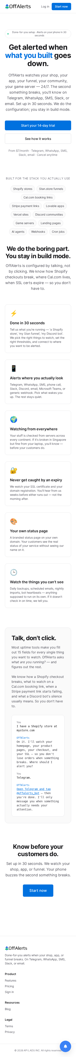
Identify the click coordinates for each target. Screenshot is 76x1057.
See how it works (38, 139)
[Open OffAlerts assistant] (65, 1046)
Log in (45, 6)
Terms (9, 1026)
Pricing (9, 986)
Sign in (9, 992)
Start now (61, 6)
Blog (8, 1009)
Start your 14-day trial (38, 125)
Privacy (10, 1032)
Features (10, 980)
